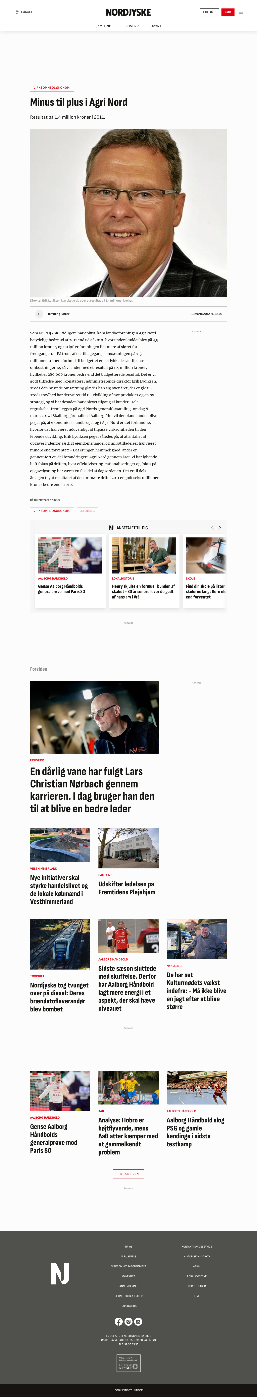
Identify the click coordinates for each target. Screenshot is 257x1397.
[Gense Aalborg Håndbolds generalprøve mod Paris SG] (70, 555)
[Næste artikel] (219, 527)
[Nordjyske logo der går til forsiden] (128, 12)
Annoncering (128, 1286)
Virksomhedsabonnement (128, 1266)
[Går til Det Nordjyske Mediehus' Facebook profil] (119, 1322)
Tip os (129, 1246)
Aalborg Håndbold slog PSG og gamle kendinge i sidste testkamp (195, 1132)
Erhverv (131, 26)
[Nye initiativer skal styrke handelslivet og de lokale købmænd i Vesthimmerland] (60, 845)
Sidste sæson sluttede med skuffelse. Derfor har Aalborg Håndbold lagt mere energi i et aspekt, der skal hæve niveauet (127, 989)
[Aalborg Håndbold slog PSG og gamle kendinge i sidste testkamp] (197, 1088)
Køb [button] (228, 12)
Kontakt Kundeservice (197, 1246)
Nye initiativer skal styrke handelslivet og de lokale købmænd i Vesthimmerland (59, 890)
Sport (156, 26)
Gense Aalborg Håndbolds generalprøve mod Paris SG (61, 589)
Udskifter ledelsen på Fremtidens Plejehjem (126, 888)
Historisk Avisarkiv (197, 1256)
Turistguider (197, 1286)
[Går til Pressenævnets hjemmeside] (128, 1363)
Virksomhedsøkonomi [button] (52, 88)
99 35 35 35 (131, 1344)
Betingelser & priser (129, 1296)
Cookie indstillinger (128, 1390)
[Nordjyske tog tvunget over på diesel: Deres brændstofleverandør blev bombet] (60, 944)
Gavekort (128, 1276)
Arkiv (196, 1266)
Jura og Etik (129, 1306)
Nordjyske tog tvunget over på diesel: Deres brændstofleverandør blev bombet (59, 997)
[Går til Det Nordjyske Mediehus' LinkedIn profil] (138, 1322)
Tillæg (196, 1296)
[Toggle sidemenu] (241, 12)
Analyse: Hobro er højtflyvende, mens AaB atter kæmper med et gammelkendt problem (128, 1136)
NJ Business (128, 1256)
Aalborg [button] (88, 511)
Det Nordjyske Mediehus (135, 1336)
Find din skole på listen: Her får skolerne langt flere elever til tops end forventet (215, 592)
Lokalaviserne (197, 1276)
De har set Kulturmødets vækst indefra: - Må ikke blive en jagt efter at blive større (196, 991)
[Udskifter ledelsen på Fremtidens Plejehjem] (128, 848)
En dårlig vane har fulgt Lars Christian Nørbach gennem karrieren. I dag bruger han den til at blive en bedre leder (92, 790)
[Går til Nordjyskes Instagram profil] (128, 1322)
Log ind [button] (209, 12)
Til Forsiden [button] (128, 1174)
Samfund (103, 26)
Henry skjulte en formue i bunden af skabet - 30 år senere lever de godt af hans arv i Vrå (143, 592)
